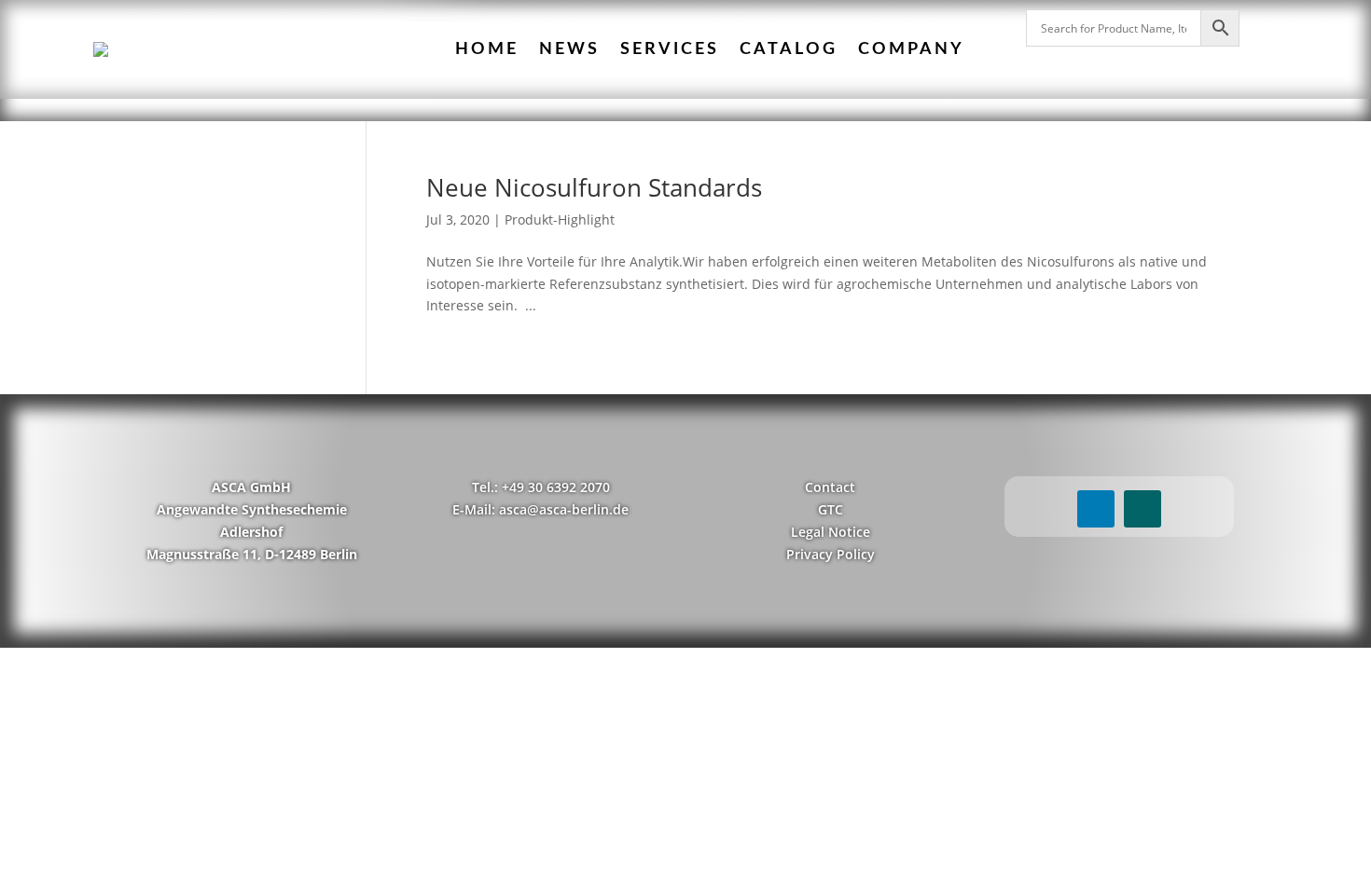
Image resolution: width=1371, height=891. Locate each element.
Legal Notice (830, 532)
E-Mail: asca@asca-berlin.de (540, 509)
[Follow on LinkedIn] (1096, 509)
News (569, 49)
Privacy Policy (830, 554)
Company (911, 49)
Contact (830, 487)
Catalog (789, 49)
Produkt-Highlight (560, 219)
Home (487, 49)
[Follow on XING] (1142, 509)
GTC (830, 509)
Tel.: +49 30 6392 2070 (541, 487)
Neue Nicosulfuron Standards (594, 187)
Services (669, 49)
